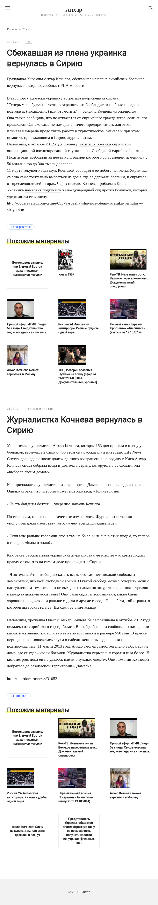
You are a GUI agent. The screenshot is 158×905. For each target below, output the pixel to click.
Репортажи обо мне (39, 409)
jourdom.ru (20, 696)
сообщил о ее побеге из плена (102, 170)
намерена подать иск (43, 190)
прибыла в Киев (111, 183)
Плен (29, 42)
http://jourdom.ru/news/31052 (32, 678)
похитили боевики (95, 144)
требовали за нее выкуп (50, 157)
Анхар (73, 9)
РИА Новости (72, 85)
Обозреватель (22, 227)
